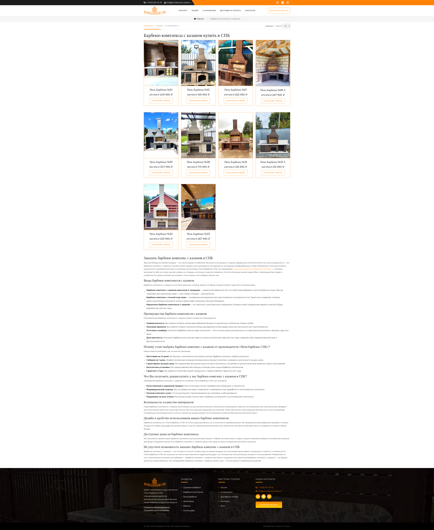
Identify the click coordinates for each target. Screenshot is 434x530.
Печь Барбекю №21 (235, 162)
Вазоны (186, 506)
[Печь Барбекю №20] (198, 135)
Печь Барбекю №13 (161, 89)
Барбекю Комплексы (193, 492)
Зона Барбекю (190, 497)
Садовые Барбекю (192, 487)
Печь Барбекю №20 (198, 162)
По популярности (171, 26)
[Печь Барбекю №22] (161, 207)
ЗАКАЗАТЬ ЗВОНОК (269, 505)
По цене (159, 26)
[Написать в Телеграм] (282, 2)
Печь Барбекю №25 (198, 234)
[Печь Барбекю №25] (198, 207)
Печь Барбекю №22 (161, 234)
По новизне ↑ (149, 26)
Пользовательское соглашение (156, 510)
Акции (195, 10)
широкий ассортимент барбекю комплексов (253, 269)
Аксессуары (189, 510)
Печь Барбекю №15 (198, 89)
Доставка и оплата (230, 10)
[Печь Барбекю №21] (235, 135)
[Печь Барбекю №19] (161, 135)
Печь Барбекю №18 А (272, 90)
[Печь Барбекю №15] (198, 63)
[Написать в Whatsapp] (277, 2)
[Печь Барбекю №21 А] (273, 135)
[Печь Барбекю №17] (235, 63)
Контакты (250, 10)
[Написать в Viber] (287, 2)
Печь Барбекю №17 (235, 89)
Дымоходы (188, 501)
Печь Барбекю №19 (161, 162)
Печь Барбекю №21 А (272, 162)
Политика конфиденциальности (157, 507)
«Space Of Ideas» (283, 526)
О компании (227, 492)
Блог (223, 506)
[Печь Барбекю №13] (161, 63)
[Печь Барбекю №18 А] (273, 63)
